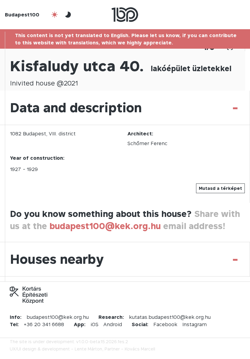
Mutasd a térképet (220, 188)
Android (112, 324)
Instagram (194, 324)
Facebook (165, 324)
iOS (94, 324)
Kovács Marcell (140, 348)
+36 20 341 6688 (44, 324)
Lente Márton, (89, 348)
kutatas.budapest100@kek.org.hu (170, 317)
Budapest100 (22, 15)
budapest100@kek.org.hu (105, 226)
